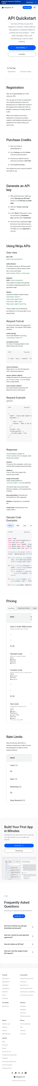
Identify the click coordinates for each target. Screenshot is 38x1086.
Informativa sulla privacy (9, 1061)
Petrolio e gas (6, 1024)
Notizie (4, 1048)
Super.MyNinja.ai (18, 94)
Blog (3, 1041)
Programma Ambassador (9, 1055)
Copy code (26, 352)
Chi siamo (5, 1045)
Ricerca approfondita (26, 988)
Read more (30, 2)
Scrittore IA (23, 982)
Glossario (23, 1030)
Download (5, 998)
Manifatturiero (6, 1034)
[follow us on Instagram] (19, 1073)
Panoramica (5, 978)
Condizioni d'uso (7, 1068)
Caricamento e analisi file (27, 991)
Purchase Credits (25, 71)
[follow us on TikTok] (22, 1073)
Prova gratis (27, 7)
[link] (7, 7)
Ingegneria (23, 1009)
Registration (12, 71)
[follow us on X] (12, 1073)
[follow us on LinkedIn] (16, 1073)
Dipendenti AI (6, 982)
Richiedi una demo (25, 1016)
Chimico (4, 1030)
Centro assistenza (25, 1024)
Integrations (5, 988)
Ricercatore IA (24, 985)
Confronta (23, 1034)
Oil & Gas (4, 1027)
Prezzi (4, 995)
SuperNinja (5, 985)
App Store (5, 991)
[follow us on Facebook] (26, 1073)
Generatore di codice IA (26, 978)
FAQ (21, 1027)
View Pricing (19, 850)
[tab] (10, 525)
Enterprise (23, 1006)
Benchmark (5, 1006)
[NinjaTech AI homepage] (19, 1076)
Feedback (5, 1058)
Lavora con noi (6, 1051)
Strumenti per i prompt (26, 995)
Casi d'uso (23, 1013)
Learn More (21, 54)
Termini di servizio (7, 1065)
